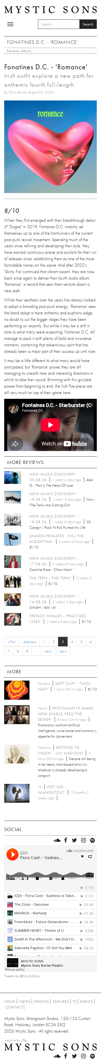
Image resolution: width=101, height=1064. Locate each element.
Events (86, 1001)
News (24, 1001)
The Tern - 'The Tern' (50, 577)
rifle (24, 1040)
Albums (26, 50)
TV (74, 1001)
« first (11, 641)
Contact (14, 1007)
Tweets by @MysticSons (22, 975)
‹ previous (29, 641)
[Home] (50, 9)
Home (9, 1001)
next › (48, 651)
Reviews (13, 50)
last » (63, 651)
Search (88, 24)
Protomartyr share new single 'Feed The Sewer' (65, 714)
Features (61, 1001)
